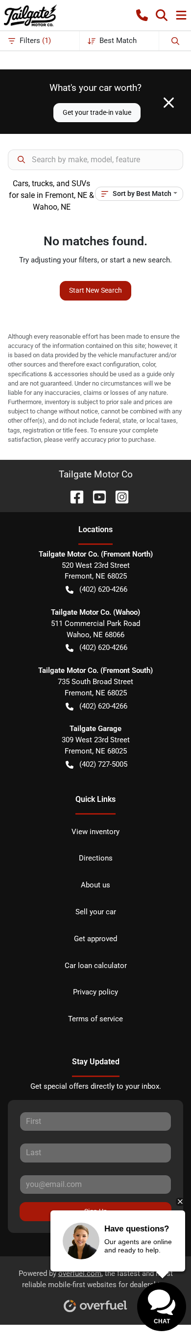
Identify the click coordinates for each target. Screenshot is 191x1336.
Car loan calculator (96, 965)
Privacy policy (95, 992)
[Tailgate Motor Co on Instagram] (118, 496)
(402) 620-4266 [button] (103, 589)
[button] (142, 15)
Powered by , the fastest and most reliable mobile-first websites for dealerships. (96, 1279)
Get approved (95, 938)
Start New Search (95, 290)
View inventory (95, 831)
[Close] (168, 102)
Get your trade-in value (97, 112)
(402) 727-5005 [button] (103, 764)
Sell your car (95, 911)
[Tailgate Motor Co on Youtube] (95, 496)
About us (95, 885)
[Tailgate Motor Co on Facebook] (73, 496)
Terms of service (95, 1018)
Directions (96, 858)
